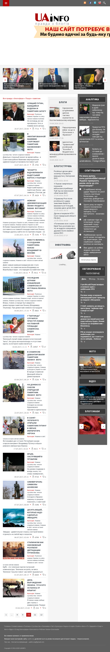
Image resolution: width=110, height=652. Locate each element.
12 (41, 615)
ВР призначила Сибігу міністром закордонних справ (52, 85)
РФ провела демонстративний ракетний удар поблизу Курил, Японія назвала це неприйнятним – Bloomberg (92, 321)
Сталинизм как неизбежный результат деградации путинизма (35, 547)
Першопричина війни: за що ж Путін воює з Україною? (69, 131)
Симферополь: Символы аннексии (35, 484)
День (84, 279)
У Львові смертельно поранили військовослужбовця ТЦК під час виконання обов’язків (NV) (63, 188)
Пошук (28, 99)
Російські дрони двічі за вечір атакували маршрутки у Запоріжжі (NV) (64, 174)
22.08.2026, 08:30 (61, 196)
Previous (4, 79)
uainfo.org (31, 639)
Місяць (92, 279)
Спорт (99, 626)
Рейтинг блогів (44, 629)
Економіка (45, 626)
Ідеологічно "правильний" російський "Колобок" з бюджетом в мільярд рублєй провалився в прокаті (63, 149)
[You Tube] (99, 3)
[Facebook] (89, 3)
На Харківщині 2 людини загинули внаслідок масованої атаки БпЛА (90, 369)
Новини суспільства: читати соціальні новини (34, 183)
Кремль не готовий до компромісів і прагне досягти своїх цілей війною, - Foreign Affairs (92, 155)
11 (35, 615)
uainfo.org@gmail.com (36, 642)
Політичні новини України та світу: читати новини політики (36, 116)
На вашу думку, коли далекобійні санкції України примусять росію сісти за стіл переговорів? (92, 181)
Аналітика (92, 99)
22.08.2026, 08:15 (61, 211)
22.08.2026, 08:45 (61, 181)
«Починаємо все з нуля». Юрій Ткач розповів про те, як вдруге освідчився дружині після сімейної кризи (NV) (64, 228)
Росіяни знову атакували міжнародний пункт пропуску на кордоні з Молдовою (92, 297)
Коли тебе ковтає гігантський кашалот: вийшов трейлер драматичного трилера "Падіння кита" (93, 400)
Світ (52, 626)
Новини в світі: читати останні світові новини (36, 527)
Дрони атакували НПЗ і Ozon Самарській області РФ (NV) (65, 215)
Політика (27, 626)
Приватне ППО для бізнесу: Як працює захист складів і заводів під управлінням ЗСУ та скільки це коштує (92, 134)
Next (106, 79)
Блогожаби (92, 411)
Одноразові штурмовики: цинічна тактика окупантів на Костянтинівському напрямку (63, 114)
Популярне (93, 273)
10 (29, 615)
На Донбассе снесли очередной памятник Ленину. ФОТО (34, 390)
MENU (6, 3)
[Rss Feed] (84, 3)
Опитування (92, 170)
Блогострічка (63, 166)
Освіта (77, 626)
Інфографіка (63, 245)
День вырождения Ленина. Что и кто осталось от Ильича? (36, 585)
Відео (92, 381)
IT (87, 626)
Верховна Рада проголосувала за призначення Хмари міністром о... (17, 86)
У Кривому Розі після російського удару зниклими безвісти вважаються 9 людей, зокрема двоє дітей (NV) (64, 203)
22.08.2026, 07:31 (61, 236)
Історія (71, 626)
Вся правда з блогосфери (13, 99)
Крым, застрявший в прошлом (34, 456)
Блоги (63, 102)
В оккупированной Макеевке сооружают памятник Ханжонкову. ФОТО (36, 142)
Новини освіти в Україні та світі (27, 225)
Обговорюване (91, 269)
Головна (7, 626)
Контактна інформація (19, 642)
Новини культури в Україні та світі (15, 222)
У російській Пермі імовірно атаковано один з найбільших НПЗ (92, 287)
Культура (58, 626)
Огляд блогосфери (21, 629)
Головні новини (17, 626)
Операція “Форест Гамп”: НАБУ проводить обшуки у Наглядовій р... (88, 86)
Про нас (7, 642)
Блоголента (34, 629)
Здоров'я (93, 626)
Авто (83, 626)
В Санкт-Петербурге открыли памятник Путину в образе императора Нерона (36, 425)
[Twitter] (94, 3)
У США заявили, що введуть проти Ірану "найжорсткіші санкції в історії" (92, 308)
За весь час (100, 279)
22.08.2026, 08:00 (61, 221)
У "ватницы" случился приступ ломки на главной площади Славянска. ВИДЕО (35, 324)
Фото (92, 351)
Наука (65, 626)
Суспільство (36, 626)
